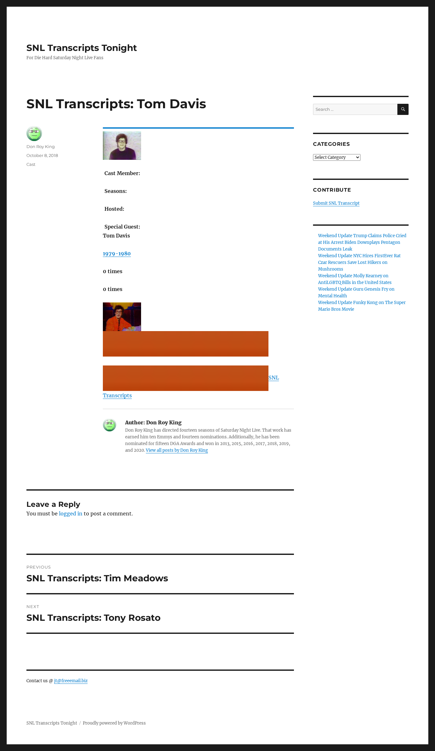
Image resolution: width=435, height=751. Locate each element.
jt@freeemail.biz (71, 681)
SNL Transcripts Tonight (81, 47)
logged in (70, 513)
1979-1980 (117, 253)
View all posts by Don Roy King (177, 450)
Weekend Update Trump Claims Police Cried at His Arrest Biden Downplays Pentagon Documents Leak (362, 242)
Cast (30, 164)
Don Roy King (40, 146)
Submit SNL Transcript (336, 203)
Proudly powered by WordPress (114, 723)
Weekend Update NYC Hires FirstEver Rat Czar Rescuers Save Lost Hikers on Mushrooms (359, 262)
